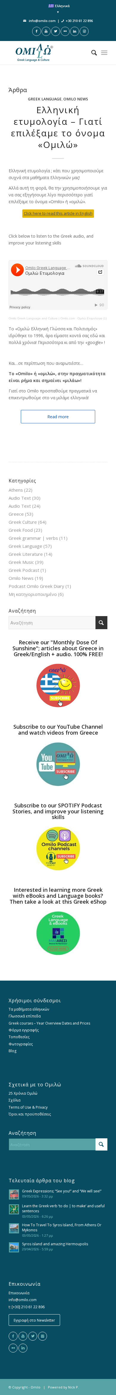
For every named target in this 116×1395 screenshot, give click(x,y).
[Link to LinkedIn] (74, 31)
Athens (16, 490)
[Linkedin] (22, 1348)
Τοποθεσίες (19, 1036)
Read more (58, 416)
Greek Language (45, 99)
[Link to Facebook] (36, 31)
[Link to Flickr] (65, 31)
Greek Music (21, 562)
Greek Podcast (24, 570)
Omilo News (75, 99)
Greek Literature (26, 554)
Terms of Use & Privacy (28, 1107)
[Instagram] (42, 1336)
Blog (12, 1050)
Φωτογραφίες (21, 1044)
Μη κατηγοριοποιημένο (33, 594)
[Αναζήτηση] (91, 52)
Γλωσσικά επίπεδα (25, 1016)
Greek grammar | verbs (33, 538)
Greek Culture (23, 522)
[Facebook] (13, 1336)
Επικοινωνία (19, 1292)
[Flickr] (13, 1348)
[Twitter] (32, 1336)
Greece (16, 514)
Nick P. (73, 1387)
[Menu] (104, 52)
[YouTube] (22, 1336)
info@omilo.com (42, 20)
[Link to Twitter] (55, 31)
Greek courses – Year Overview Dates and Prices (49, 1023)
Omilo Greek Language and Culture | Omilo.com (42, 318)
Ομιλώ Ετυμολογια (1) (92, 318)
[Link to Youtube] (46, 31)
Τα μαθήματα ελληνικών (29, 1009)
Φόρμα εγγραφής (24, 1030)
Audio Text (20, 498)
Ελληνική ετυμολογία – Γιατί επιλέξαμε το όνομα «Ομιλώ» (58, 127)
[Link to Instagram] (84, 31)
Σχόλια (15, 1100)
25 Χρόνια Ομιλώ (23, 1093)
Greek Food (21, 530)
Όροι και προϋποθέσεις (30, 1114)
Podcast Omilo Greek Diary (36, 586)
